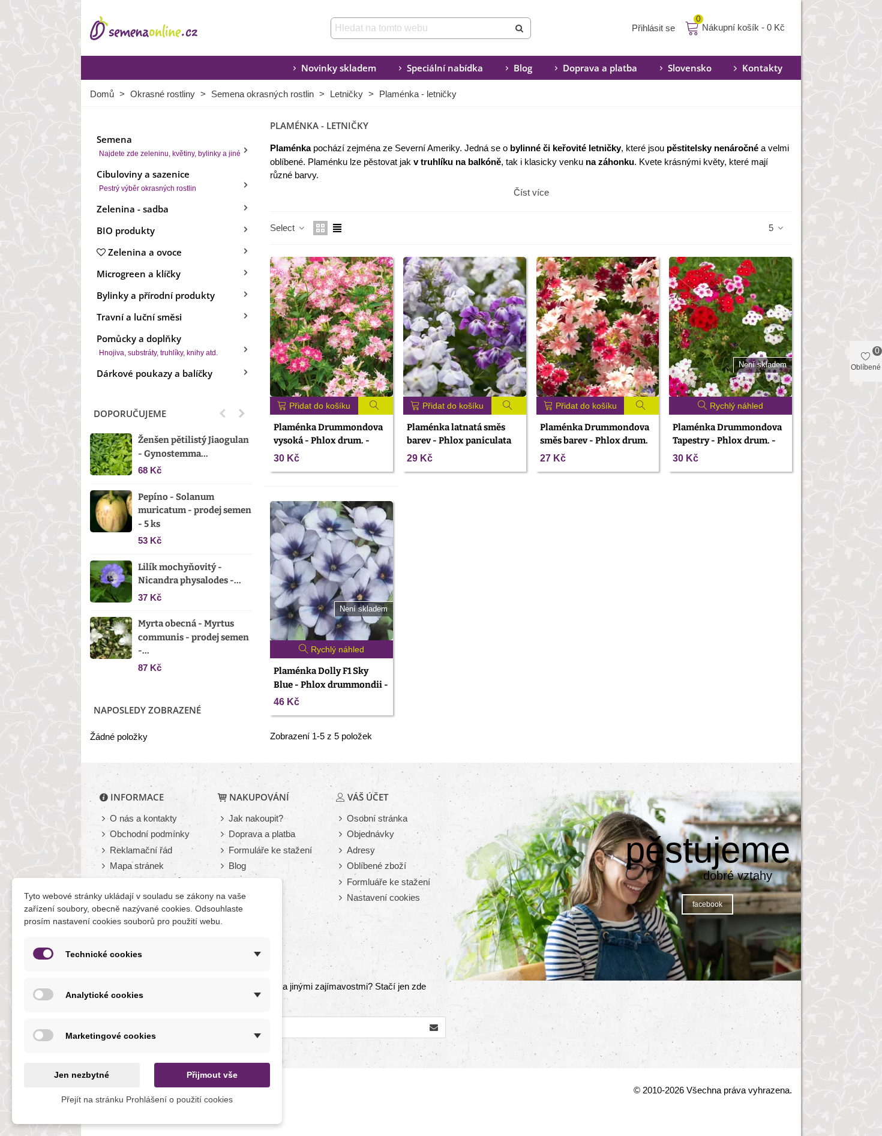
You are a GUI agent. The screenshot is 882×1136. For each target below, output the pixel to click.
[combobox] (421, 28)
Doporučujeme (130, 413)
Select (283, 228)
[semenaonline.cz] (162, 28)
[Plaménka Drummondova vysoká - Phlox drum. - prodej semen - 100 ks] (331, 327)
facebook (707, 904)
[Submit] (520, 28)
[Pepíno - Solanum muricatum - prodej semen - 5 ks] (111, 511)
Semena (169, 145)
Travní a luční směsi (139, 317)
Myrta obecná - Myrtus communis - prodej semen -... (193, 637)
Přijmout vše (212, 1075)
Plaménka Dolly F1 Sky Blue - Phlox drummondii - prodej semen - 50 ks (331, 684)
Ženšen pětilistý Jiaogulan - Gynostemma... (193, 446)
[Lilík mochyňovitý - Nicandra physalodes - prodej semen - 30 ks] (111, 581)
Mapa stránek (137, 866)
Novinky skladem (338, 68)
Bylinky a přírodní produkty (156, 295)
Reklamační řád (141, 850)
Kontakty (762, 68)
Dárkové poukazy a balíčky (154, 373)
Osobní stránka (377, 818)
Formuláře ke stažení (270, 850)
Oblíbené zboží (376, 866)
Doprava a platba (600, 68)
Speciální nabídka (445, 68)
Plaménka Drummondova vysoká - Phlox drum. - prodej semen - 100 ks (328, 441)
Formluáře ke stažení (388, 882)
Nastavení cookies (383, 897)
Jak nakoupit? (256, 818)
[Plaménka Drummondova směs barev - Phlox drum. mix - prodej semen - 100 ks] (597, 327)
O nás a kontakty (143, 818)
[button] (223, 413)
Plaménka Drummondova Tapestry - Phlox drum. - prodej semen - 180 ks (727, 441)
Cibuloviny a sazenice (146, 180)
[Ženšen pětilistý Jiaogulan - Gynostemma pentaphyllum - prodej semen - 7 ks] (111, 454)
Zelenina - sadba (133, 209)
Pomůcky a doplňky (157, 344)
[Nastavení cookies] (341, 898)
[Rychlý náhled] (376, 406)
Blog (523, 68)
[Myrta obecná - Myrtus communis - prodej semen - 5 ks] (111, 638)
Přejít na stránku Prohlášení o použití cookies (147, 1099)
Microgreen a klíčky (139, 274)
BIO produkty (126, 230)
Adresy (361, 850)
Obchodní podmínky (150, 834)
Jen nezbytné (81, 1075)
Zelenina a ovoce (145, 252)
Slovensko (690, 68)
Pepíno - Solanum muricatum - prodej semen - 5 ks (194, 510)
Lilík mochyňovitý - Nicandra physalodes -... (189, 574)
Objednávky (370, 834)
